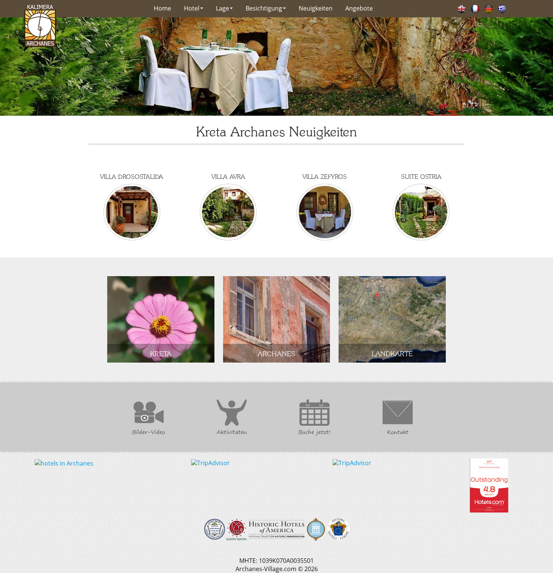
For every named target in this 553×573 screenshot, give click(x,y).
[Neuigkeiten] (489, 8)
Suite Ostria (421, 176)
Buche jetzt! (314, 432)
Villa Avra (228, 176)
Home (162, 8)
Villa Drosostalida (131, 176)
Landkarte (392, 353)
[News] (461, 8)
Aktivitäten (232, 432)
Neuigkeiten (316, 8)
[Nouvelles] (475, 8)
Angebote (359, 8)
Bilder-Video (148, 432)
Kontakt (398, 432)
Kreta (161, 353)
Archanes (276, 353)
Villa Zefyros (324, 176)
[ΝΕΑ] (502, 8)
